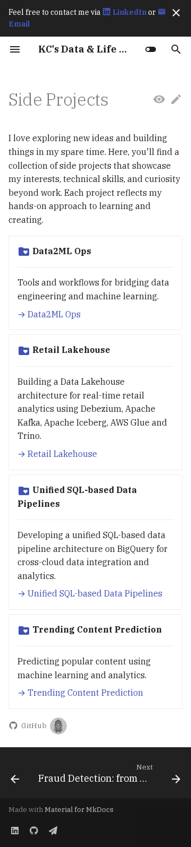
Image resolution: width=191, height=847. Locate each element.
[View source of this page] (159, 100)
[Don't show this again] (176, 12)
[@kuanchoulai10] (58, 726)
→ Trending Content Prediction (80, 692)
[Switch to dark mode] (150, 49)
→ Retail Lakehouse (57, 453)
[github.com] (33, 830)
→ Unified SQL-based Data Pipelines (90, 593)
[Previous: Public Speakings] (15, 776)
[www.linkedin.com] (14, 830)
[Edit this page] (176, 100)
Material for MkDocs (79, 809)
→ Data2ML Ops (49, 314)
